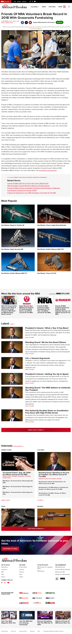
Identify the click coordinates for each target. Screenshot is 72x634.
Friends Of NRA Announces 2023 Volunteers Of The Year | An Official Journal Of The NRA (44, 309)
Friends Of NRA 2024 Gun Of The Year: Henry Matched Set (27, 183)
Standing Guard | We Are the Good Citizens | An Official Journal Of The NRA (52, 482)
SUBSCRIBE (10, 549)
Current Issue (9, 23)
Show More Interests (44, 529)
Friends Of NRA (18, 177)
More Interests (18, 446)
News (44, 7)
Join (15, 1)
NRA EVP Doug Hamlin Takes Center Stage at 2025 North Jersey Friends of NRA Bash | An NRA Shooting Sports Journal (9, 310)
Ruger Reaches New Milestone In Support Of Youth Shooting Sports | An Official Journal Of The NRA (26, 309)
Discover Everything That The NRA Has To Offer (45, 623)
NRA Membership (60, 567)
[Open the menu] (64, 7)
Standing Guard (43, 478)
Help (2, 574)
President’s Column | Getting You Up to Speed (46, 374)
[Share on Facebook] (22, 22)
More (11, 324)
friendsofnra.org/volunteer (48, 170)
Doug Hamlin (52, 478)
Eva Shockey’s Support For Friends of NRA (22, 190)
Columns (34, 7)
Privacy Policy (4, 631)
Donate (24, 1)
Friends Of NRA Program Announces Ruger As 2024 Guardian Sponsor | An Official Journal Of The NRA (62, 310)
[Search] (69, 6)
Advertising (4, 567)
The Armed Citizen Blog (17, 476)
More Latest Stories (43, 430)
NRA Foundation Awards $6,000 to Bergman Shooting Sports (28, 186)
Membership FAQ (60, 572)
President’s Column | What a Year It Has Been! (46, 328)
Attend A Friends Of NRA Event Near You (62, 622)
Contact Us (4, 569)
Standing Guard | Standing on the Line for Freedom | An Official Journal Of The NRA (54, 474)
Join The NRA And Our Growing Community (25, 623)
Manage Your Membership (62, 574)
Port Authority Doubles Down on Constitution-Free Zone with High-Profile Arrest (47, 411)
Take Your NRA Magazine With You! (8, 622)
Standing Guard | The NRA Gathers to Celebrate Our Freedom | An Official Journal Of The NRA (53, 488)
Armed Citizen (6, 450)
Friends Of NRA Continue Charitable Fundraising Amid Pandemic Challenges (33, 188)
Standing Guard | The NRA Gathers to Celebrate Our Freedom (47, 388)
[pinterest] (30, 22)
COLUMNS (58, 478)
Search (3, 577)
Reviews (40, 506)
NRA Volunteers (27, 177)
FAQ (2, 572)
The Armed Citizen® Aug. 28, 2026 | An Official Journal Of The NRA (17, 473)
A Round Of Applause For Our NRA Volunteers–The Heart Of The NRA (31, 193)
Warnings (32, 631)
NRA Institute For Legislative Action (45, 568)
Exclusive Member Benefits (62, 569)
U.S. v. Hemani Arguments (37, 358)
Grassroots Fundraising (39, 177)
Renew (19, 1)
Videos (21, 577)
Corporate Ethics (23, 631)
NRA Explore (40, 571)
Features (52, 7)
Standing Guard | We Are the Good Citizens (45, 342)
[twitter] (26, 22)
